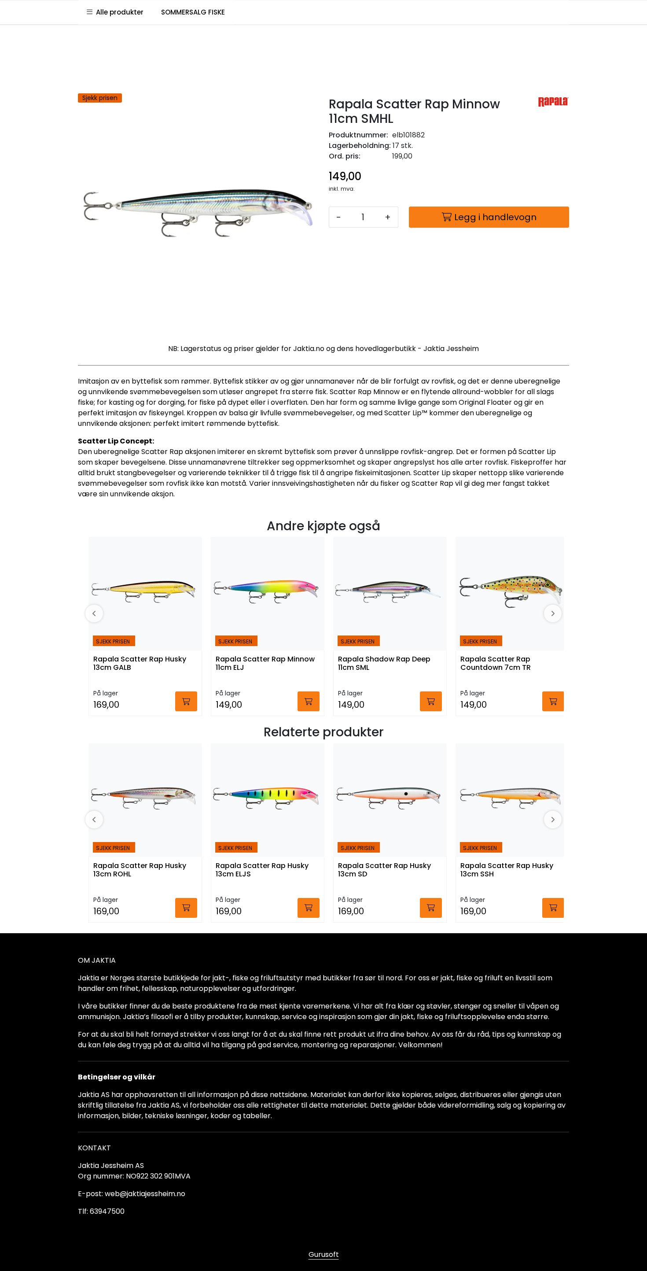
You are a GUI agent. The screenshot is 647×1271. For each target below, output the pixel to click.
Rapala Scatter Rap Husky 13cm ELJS (262, 870)
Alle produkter (117, 12)
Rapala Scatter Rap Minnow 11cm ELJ (265, 663)
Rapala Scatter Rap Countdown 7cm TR (495, 663)
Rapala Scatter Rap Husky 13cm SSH (506, 870)
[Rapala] (553, 102)
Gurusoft (324, 1254)
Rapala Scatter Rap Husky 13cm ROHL (139, 870)
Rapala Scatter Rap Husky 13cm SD (384, 870)
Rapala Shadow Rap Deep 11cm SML (384, 663)
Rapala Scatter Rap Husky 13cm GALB (139, 663)
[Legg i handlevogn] (186, 701)
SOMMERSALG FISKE (193, 12)
